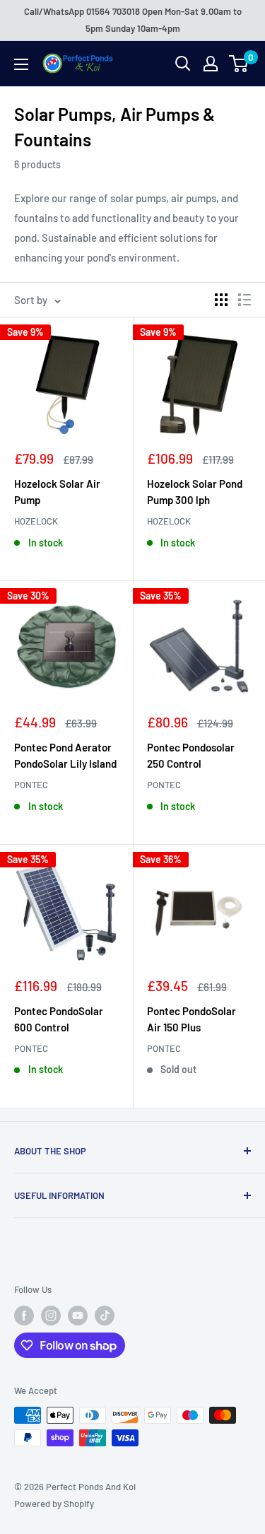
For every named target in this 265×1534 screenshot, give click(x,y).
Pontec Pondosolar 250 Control (191, 755)
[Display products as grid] (221, 299)
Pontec (31, 784)
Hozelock (36, 521)
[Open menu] (21, 64)
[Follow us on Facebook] (24, 1315)
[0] (239, 63)
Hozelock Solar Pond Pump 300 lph (194, 491)
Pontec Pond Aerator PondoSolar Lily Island (65, 755)
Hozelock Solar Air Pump (57, 491)
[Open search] (183, 63)
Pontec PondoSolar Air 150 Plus (191, 1019)
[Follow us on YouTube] (78, 1315)
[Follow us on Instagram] (51, 1315)
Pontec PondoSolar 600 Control (58, 1019)
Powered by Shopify (54, 1503)
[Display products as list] (244, 299)
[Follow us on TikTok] (104, 1315)
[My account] (211, 63)
